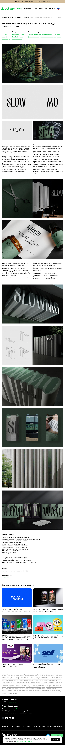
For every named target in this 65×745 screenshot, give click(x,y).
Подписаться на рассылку (54, 726)
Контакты (52, 8)
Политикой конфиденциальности (25, 741)
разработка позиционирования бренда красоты (47, 690)
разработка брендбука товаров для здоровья (32, 685)
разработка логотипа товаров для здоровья (24, 683)
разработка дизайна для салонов (31, 691)
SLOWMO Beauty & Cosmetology (6, 37)
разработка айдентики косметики (40, 678)
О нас (46, 8)
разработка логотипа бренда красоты (15, 688)
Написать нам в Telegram (11, 708)
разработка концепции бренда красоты (24, 690)
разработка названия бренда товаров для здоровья (41, 675)
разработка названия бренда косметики (17, 675)
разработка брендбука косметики (11, 685)
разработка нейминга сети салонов (16, 687)
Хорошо (55, 739)
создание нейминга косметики (13, 674)
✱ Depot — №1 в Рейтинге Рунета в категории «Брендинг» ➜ (39, 1)
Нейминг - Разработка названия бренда (40, 34)
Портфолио (28, 8)
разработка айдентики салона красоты (24, 680)
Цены (41, 8)
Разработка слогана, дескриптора (51, 37)
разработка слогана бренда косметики (30, 677)
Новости (29, 726)
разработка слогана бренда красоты (35, 687)
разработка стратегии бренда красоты (12, 691)
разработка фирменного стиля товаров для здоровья (16, 682)
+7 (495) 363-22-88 (10, 700)
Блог (35, 726)
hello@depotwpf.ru (11, 706)
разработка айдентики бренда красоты (35, 688)
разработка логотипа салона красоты (47, 683)
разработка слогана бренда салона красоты (19, 678)
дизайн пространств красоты (49, 691)
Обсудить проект (57, 735)
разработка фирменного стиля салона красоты (43, 682)
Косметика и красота (18, 34)
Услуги (36, 8)
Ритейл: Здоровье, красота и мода (17, 38)
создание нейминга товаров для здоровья (33, 674)
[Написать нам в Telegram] (48, 735)
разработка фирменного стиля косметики (46, 680)
